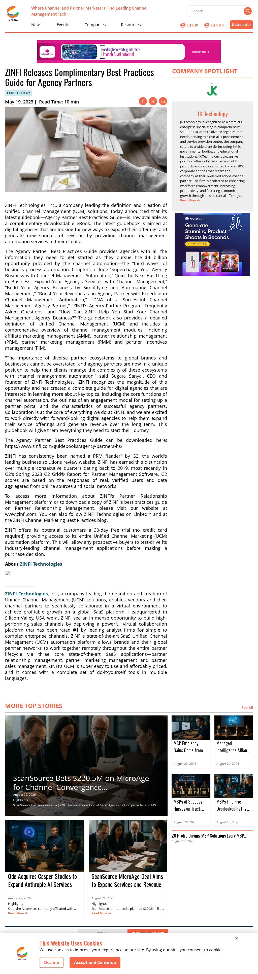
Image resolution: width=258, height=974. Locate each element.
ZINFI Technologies (41, 564)
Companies (95, 24)
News (36, 24)
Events (63, 24)
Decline (51, 962)
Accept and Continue (95, 962)
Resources (131, 24)
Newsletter (241, 24)
